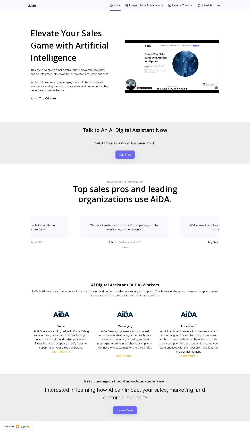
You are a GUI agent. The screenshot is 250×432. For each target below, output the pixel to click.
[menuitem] (115, 5)
